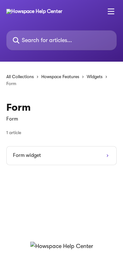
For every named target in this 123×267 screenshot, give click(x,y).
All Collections (20, 76)
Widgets (94, 76)
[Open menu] (111, 11)
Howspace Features (60, 76)
